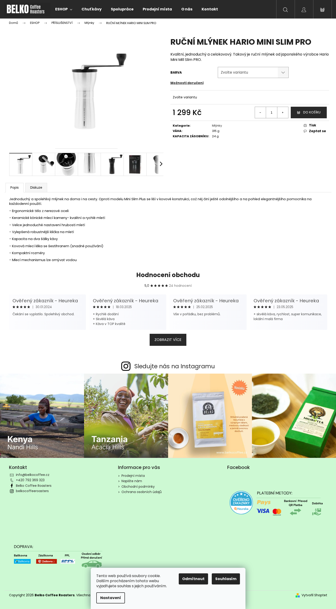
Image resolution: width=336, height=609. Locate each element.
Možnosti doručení (187, 83)
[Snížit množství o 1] (260, 112)
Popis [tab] (14, 187)
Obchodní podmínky (138, 486)
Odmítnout (193, 578)
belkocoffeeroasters (32, 491)
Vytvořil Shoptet (314, 595)
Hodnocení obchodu (168, 275)
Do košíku (312, 112)
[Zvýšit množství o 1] (282, 112)
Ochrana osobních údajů (141, 492)
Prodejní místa (133, 475)
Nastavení (110, 597)
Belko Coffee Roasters (33, 485)
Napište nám (131, 481)
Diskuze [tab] (36, 187)
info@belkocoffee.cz (32, 474)
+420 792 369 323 (30, 480)
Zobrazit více (168, 339)
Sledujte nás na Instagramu (174, 366)
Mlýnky (217, 125)
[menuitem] (64, 9)
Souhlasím (225, 578)
